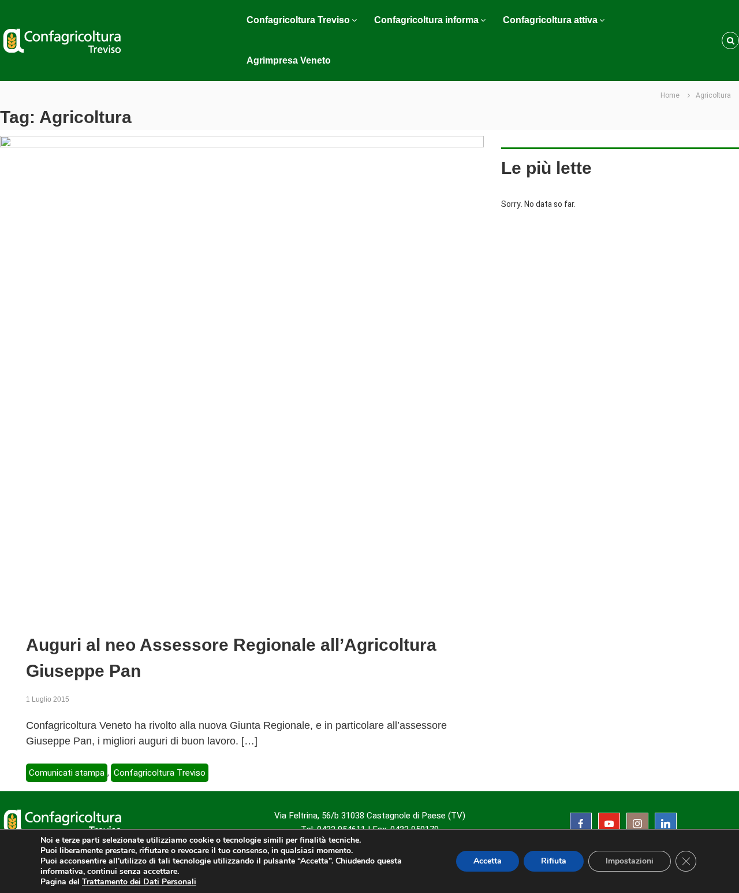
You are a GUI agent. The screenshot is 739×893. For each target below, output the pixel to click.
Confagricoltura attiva (550, 20)
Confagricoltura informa (426, 20)
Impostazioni (630, 860)
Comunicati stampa (66, 772)
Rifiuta (553, 860)
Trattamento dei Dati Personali (139, 881)
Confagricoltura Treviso (298, 20)
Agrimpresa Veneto (289, 60)
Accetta (487, 860)
